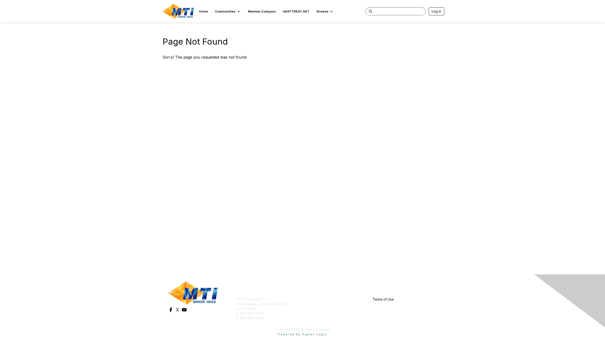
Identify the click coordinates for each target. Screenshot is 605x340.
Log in (436, 11)
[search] (371, 11)
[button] (228, 11)
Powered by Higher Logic (302, 334)
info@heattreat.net (250, 322)
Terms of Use (383, 299)
